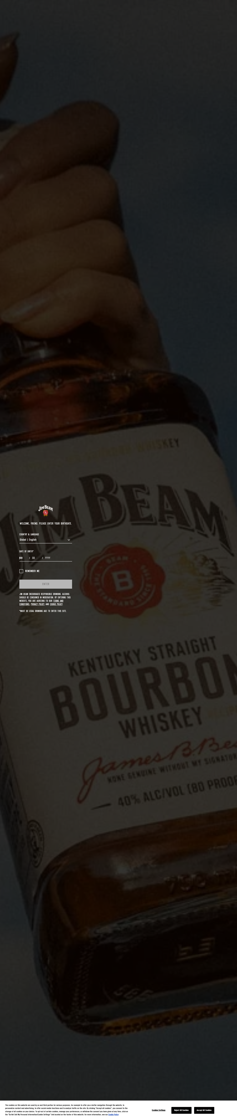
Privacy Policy (37, 604)
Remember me (32, 571)
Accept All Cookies (204, 1110)
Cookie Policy (56, 604)
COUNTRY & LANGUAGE (29, 534)
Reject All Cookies (181, 1110)
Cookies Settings (158, 1110)
